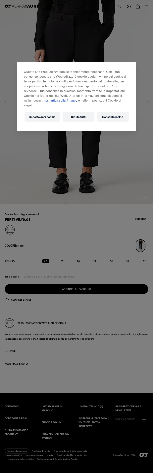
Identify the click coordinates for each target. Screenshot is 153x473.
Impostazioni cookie (42, 117)
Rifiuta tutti (78, 117)
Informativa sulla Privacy (60, 100)
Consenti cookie (112, 117)
